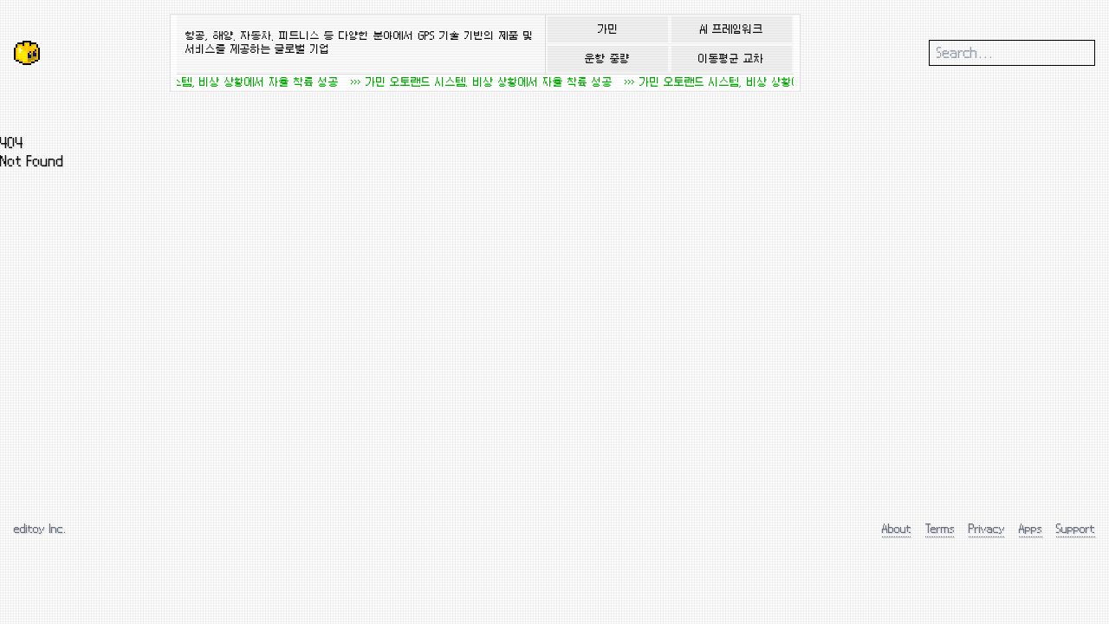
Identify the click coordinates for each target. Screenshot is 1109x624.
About (896, 528)
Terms (940, 528)
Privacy (987, 528)
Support (1075, 528)
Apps (1030, 528)
